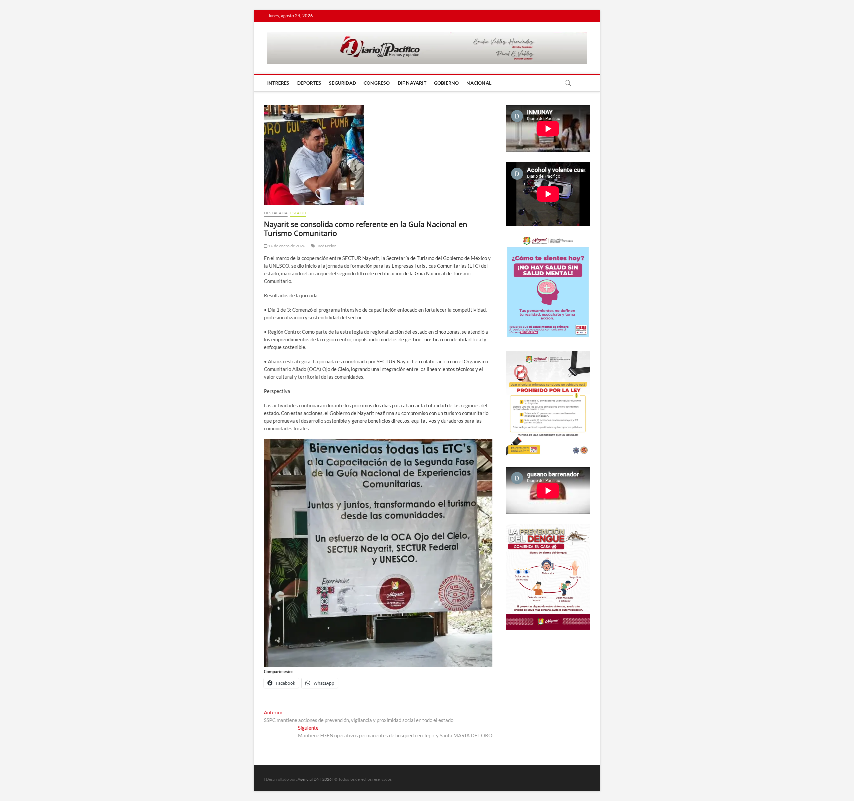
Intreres (278, 83)
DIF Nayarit (412, 83)
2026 (327, 779)
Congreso (377, 83)
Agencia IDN (309, 779)
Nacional (478, 83)
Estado (298, 212)
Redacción (327, 245)
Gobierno (446, 83)
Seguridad (342, 83)
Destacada (276, 212)
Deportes (309, 83)
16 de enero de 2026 (286, 245)
